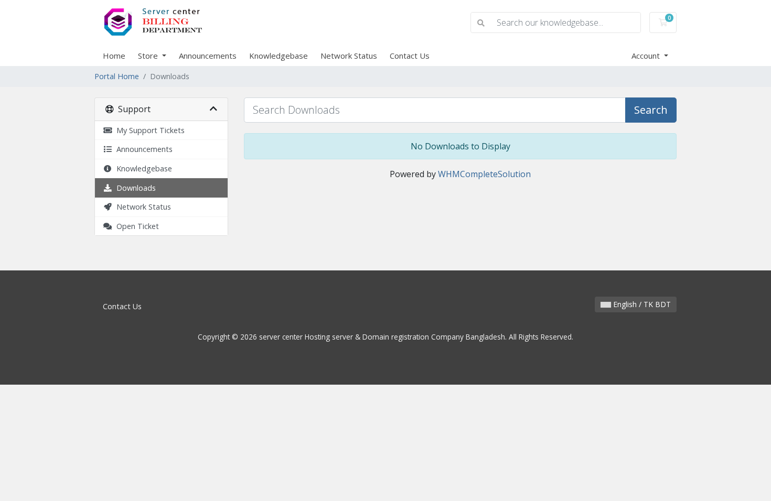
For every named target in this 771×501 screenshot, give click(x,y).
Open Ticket (135, 226)
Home (114, 55)
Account (646, 55)
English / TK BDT (641, 304)
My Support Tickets (148, 130)
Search (651, 110)
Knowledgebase (278, 55)
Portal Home (116, 76)
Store (149, 55)
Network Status (348, 55)
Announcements (208, 55)
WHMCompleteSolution (484, 174)
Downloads (134, 188)
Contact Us (410, 55)
